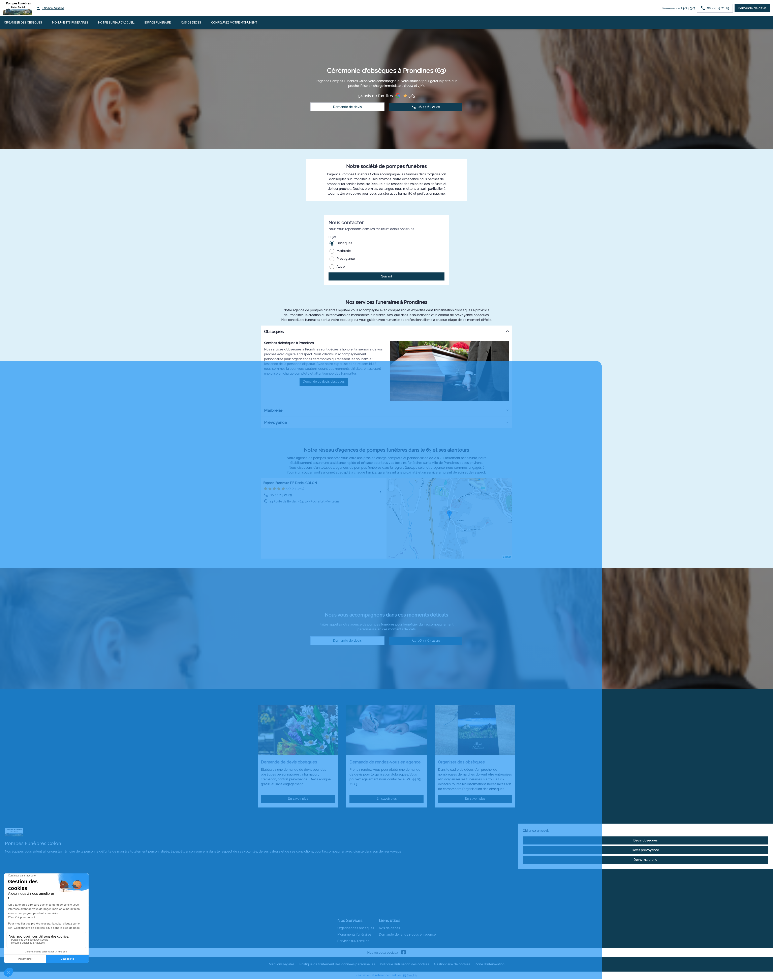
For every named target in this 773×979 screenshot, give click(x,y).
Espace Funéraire (158, 22)
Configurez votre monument (234, 22)
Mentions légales (282, 964)
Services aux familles (353, 941)
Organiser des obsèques (355, 928)
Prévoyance (346, 259)
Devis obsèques (645, 840)
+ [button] (391, 483)
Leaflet (507, 557)
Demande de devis (752, 8)
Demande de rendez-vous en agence (407, 934)
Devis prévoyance (645, 850)
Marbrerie (344, 251)
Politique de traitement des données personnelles (337, 964)
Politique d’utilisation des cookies (404, 964)
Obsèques (344, 243)
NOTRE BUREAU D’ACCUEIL (116, 22)
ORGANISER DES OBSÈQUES (23, 22)
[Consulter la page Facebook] (403, 952)
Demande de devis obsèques (324, 381)
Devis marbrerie (645, 860)
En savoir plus (298, 798)
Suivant (386, 276)
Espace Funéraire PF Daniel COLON (290, 483)
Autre (341, 266)
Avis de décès (191, 22)
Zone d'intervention (489, 964)
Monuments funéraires (70, 22)
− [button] (391, 488)
